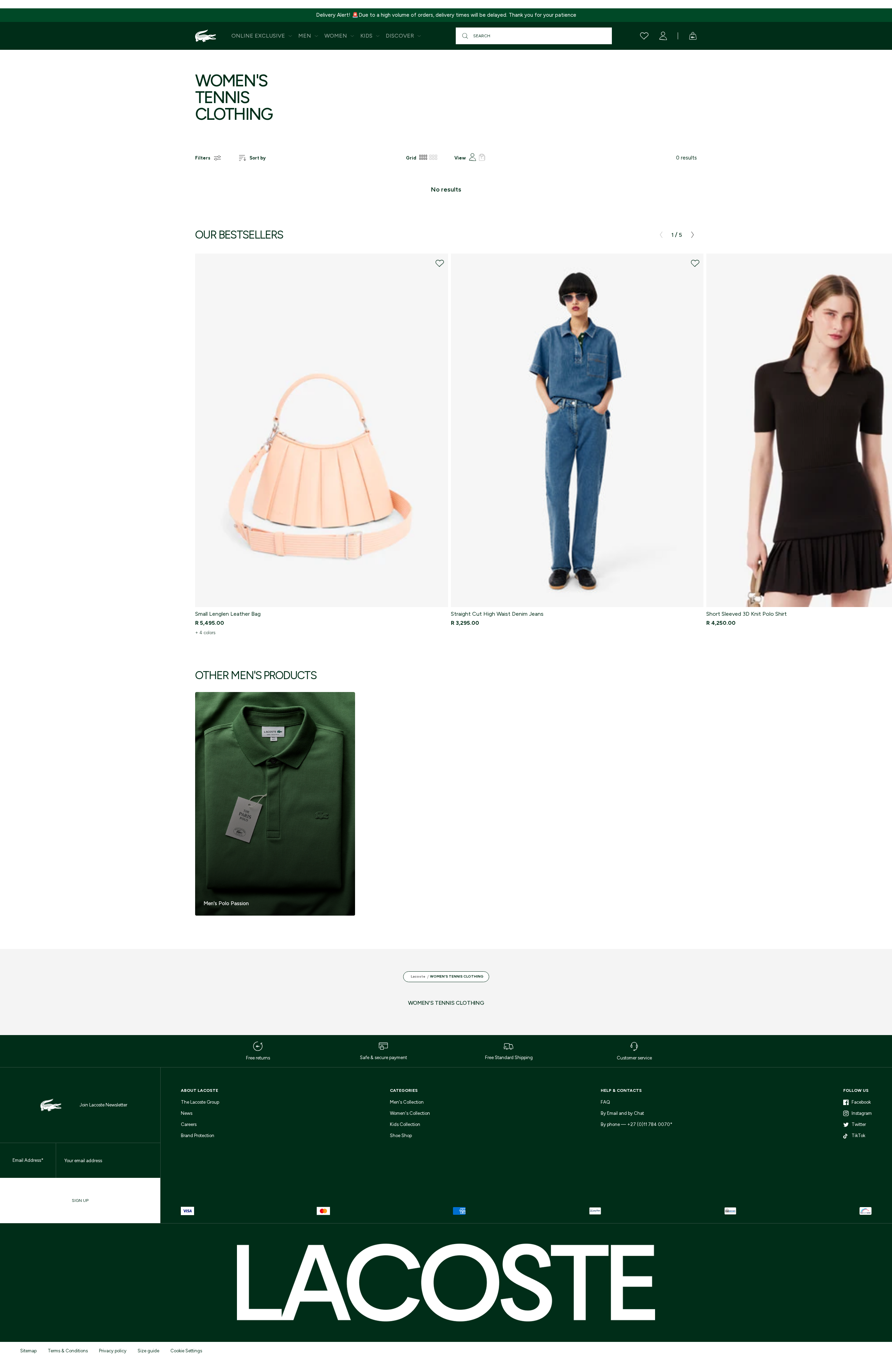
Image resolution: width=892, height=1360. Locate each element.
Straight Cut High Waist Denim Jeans (497, 614)
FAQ (605, 1102)
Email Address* (28, 1160)
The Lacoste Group (200, 1102)
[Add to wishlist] (440, 263)
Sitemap (28, 1350)
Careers (189, 1124)
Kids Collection (405, 1124)
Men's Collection (407, 1102)
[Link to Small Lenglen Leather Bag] (321, 430)
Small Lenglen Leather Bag (228, 614)
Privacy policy (112, 1350)
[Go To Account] (663, 36)
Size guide (148, 1350)
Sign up (80, 1200)
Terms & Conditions (68, 1350)
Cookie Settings (186, 1350)
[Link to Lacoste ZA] (205, 36)
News (186, 1113)
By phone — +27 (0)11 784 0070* (636, 1124)
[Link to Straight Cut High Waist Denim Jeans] (577, 430)
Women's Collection (410, 1113)
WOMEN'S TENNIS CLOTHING (456, 976)
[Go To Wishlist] (644, 36)
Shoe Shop (401, 1135)
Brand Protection (197, 1135)
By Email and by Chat (622, 1113)
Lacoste (418, 976)
